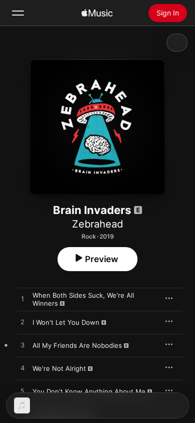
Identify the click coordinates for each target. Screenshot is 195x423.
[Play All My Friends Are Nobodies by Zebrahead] (22, 345)
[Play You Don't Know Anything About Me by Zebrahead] (22, 391)
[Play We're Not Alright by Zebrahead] (22, 368)
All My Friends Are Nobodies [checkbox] (77, 345)
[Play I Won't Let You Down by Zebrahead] (22, 322)
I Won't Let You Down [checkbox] (66, 322)
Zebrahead (97, 224)
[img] (97, 13)
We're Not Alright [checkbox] (59, 368)
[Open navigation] (18, 13)
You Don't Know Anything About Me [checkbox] (89, 391)
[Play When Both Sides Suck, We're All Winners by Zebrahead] (22, 299)
